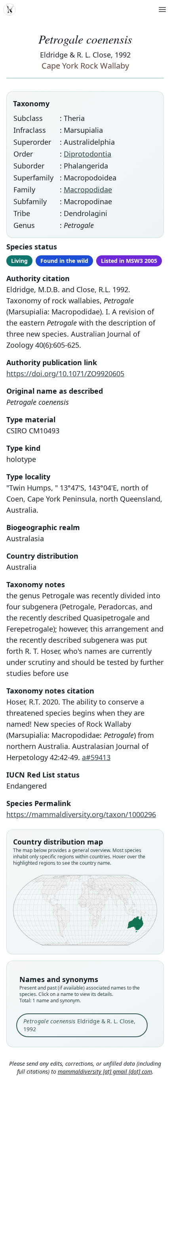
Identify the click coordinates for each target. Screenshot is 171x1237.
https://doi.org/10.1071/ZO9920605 (65, 373)
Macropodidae (88, 189)
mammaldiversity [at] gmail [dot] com (105, 1071)
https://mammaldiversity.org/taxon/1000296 (81, 814)
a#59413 (96, 757)
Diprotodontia (87, 154)
